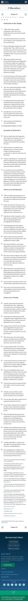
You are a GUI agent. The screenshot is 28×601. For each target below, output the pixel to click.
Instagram (20, 584)
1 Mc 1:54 (6, 461)
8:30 (23, 486)
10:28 (6, 490)
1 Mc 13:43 (10, 515)
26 (15, 513)
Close (13, 591)
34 (19, 491)
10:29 (6, 513)
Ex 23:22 (10, 511)
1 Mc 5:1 (7, 482)
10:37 (6, 494)
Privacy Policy (4, 522)
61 (14, 506)
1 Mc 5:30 (15, 491)
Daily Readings (13, 541)
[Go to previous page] (2, 14)
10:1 (6, 506)
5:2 (17, 513)
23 (9, 478)
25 (20, 495)
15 (7, 19)
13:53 (5, 504)
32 (9, 501)
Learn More (8, 565)
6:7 (20, 467)
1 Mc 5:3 (10, 509)
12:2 (16, 495)
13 (2, 19)
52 (22, 502)
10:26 (6, 511)
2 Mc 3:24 (12, 513)
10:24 (6, 484)
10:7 (6, 463)
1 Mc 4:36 (11, 506)
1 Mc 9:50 (18, 502)
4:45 (11, 474)
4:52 (12, 461)
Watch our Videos (14, 548)
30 (8, 513)
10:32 (6, 515)
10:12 (6, 472)
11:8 (21, 513)
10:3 (6, 459)
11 (20, 17)
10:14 (6, 478)
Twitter (4, 584)
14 (4, 19)
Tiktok (23, 584)
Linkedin (16, 584)
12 (22, 17)
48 (14, 515)
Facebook (8, 584)
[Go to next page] (26, 14)
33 (4, 487)
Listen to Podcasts (14, 545)
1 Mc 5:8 (11, 504)
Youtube (12, 584)
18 (18, 495)
